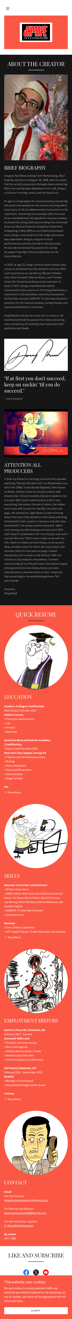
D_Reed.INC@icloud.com (19, 1225)
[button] (7, 8)
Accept (36, 1310)
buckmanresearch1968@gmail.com (25, 1213)
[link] (36, 32)
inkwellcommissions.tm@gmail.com (26, 1200)
